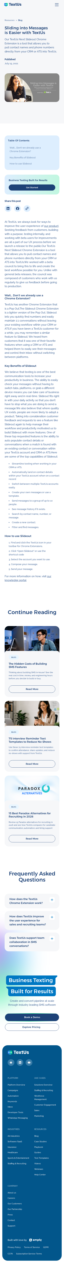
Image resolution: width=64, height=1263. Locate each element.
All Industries (14, 1136)
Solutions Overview (43, 1085)
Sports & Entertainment (18, 1158)
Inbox (10, 1107)
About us (12, 1192)
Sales (36, 1110)
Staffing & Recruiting (43, 1090)
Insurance (12, 1147)
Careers (11, 1198)
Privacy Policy (14, 1247)
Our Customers (15, 1203)
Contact (11, 1220)
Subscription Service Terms (29, 1253)
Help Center (40, 1174)
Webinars (38, 1169)
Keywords (12, 1101)
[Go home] (13, 4)
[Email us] (11, 1062)
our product (51, 226)
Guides (37, 1152)
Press (10, 1214)
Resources (9, 20)
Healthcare (13, 1152)
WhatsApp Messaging (18, 1118)
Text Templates (41, 1158)
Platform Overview (16, 1085)
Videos (37, 1163)
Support (11, 1226)
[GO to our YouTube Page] (29, 1062)
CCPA (10, 1253)
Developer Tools (15, 1112)
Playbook (38, 1147)
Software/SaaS (15, 1141)
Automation (13, 1096)
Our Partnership (15, 1209)
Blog (20, 20)
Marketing (39, 1116)
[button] (56, 4)
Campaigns (13, 1090)
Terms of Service (32, 1247)
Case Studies (40, 1141)
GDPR (46, 1247)
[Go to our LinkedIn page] (20, 1062)
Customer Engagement (45, 1105)
